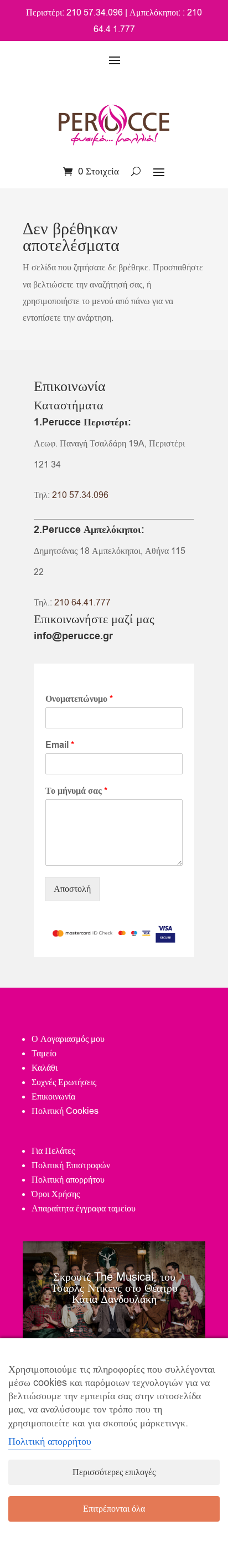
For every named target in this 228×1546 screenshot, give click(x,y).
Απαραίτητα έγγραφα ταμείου (84, 1209)
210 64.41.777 (82, 603)
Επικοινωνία (53, 1097)
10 (156, 1330)
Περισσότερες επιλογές (114, 1472)
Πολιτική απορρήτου (68, 1180)
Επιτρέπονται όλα (114, 1509)
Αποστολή (72, 889)
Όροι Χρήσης (56, 1194)
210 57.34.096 (80, 495)
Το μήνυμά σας (76, 791)
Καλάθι (45, 1068)
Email (59, 745)
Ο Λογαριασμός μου (68, 1039)
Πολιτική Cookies (65, 1111)
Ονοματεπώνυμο (79, 699)
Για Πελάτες (53, 1151)
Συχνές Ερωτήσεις (64, 1082)
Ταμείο (44, 1053)
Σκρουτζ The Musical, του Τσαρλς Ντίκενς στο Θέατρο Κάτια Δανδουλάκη (114, 1288)
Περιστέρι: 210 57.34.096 (74, 13)
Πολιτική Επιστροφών (71, 1165)
